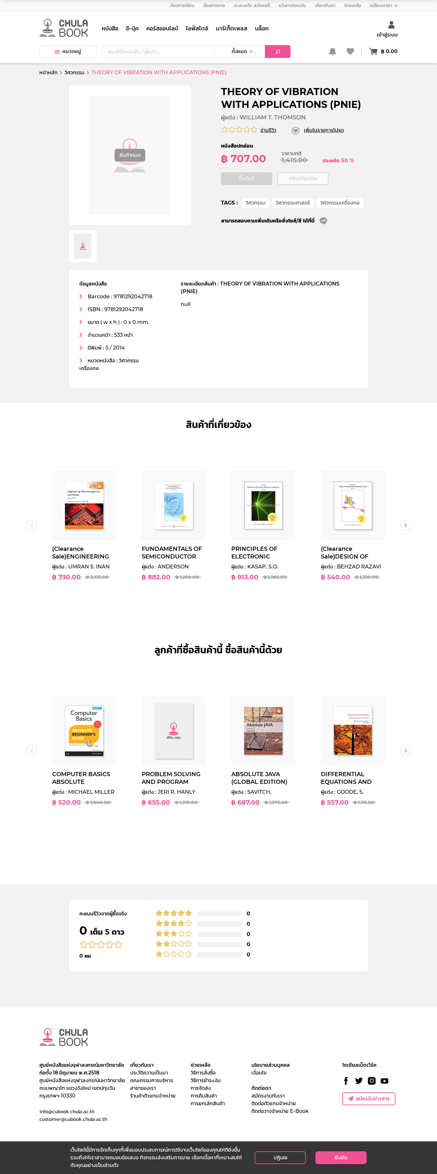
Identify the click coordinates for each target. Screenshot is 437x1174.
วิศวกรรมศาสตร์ (293, 203)
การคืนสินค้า (204, 1096)
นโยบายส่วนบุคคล (270, 1065)
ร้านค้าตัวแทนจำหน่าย (153, 1096)
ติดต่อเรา (261, 1088)
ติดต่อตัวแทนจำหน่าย (273, 1103)
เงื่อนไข (258, 1073)
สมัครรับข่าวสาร (373, 1099)
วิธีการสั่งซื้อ (203, 1073)
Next (405, 525)
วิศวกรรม (256, 203)
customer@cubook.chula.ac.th (73, 1119)
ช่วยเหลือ (201, 1065)
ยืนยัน (341, 1157)
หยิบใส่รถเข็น (303, 178)
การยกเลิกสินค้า (208, 1103)
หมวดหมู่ (71, 51)
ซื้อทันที (246, 178)
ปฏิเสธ (280, 1157)
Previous (32, 525)
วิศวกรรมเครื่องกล (340, 203)
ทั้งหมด (239, 51)
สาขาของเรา (143, 1088)
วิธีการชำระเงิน (206, 1080)
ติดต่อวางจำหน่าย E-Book (280, 1111)
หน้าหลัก (48, 72)
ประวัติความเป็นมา (149, 1073)
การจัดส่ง (201, 1088)
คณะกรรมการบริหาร (151, 1080)
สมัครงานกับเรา (268, 1096)
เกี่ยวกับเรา (142, 1065)
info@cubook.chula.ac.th (66, 1111)
